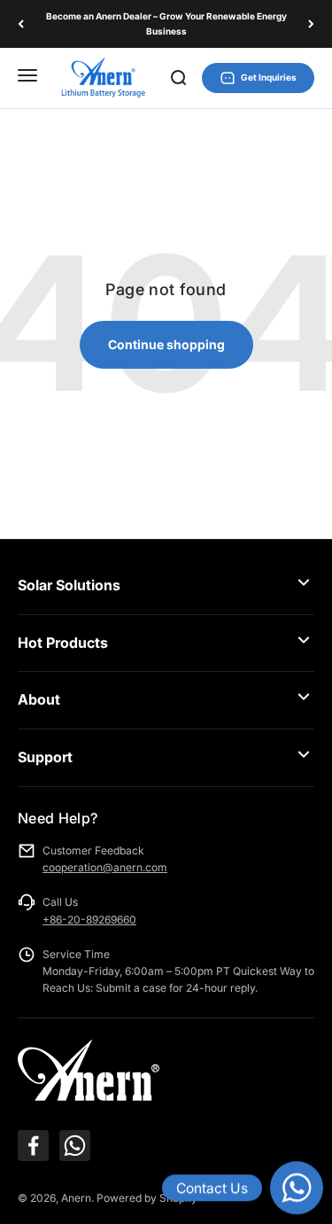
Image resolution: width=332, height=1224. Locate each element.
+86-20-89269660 (89, 919)
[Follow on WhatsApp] (74, 1145)
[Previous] (21, 24)
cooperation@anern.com (104, 867)
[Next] (311, 24)
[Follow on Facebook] (33, 1145)
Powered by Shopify (147, 1198)
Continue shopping (166, 344)
